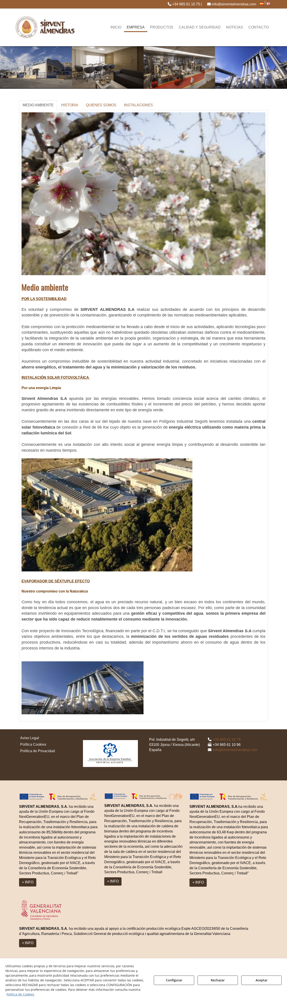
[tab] (38, 105)
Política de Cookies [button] (20, 994)
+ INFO (27, 882)
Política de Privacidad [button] (37, 751)
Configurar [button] (174, 980)
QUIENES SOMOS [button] (101, 105)
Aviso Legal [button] (29, 738)
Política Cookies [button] (33, 744)
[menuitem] (184, 4)
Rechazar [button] (218, 980)
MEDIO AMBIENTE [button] (38, 105)
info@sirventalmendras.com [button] (233, 4)
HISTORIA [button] (69, 105)
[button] (184, 4)
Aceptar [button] (261, 980)
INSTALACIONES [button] (138, 105)
